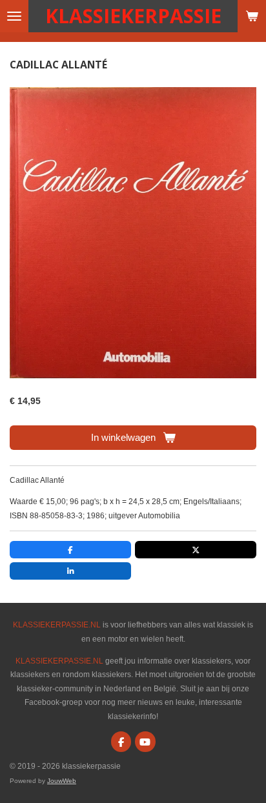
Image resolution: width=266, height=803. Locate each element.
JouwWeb (61, 780)
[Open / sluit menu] (14, 16)
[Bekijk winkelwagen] (252, 16)
